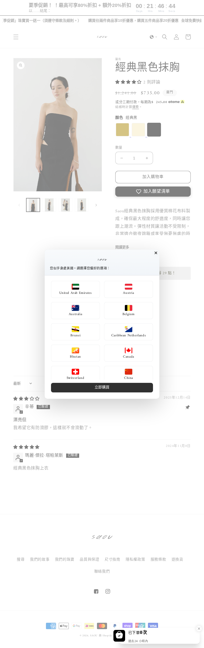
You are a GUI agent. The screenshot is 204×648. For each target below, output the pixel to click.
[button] (75, 289)
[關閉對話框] (156, 253)
